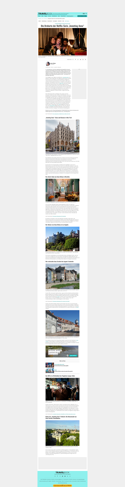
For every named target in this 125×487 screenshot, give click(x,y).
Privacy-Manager (58, 481)
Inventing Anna (66, 77)
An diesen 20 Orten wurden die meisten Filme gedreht (63, 371)
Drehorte (45, 18)
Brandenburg (44, 21)
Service (49, 16)
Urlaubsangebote (70, 16)
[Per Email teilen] (83, 59)
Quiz (59, 16)
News (39, 16)
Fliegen (45, 16)
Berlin (40, 21)
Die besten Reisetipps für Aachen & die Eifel (61, 301)
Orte (42, 18)
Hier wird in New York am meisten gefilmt (61, 365)
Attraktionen (54, 16)
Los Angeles (55, 21)
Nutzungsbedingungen (81, 479)
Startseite (39, 18)
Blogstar (50, 481)
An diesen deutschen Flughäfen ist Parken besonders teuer (64, 414)
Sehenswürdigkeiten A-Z (59, 479)
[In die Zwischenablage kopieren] (85, 59)
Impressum (75, 479)
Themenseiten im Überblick (67, 479)
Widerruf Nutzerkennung (81, 481)
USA (63, 21)
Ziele (42, 16)
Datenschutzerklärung (43, 481)
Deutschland (63, 16)
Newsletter (53, 481)
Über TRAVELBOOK (44, 479)
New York (59, 21)
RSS (47, 481)
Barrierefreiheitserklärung (62, 482)
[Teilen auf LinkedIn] (80, 59)
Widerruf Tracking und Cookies (67, 481)
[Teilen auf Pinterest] (75, 59)
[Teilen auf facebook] (73, 59)
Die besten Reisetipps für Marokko (59, 216)
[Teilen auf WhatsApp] (78, 59)
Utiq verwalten (74, 481)
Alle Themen (67, 21)
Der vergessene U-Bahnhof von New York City (61, 113)
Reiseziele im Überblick (82, 16)
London (58, 296)
